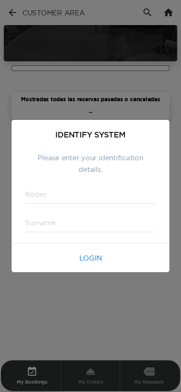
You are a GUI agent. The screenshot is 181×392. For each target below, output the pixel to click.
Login (90, 258)
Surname (36, 222)
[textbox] (90, 194)
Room (32, 194)
